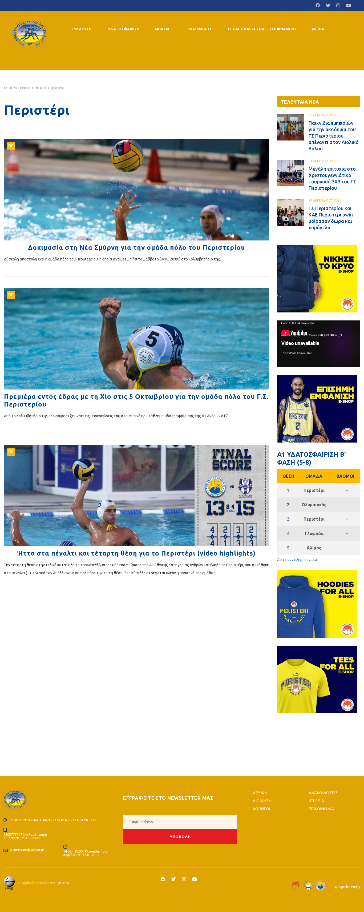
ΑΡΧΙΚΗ (260, 792)
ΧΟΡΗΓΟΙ (261, 808)
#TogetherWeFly (347, 887)
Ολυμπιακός (314, 504)
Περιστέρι (314, 490)
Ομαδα (313, 476)
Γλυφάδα (314, 533)
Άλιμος (314, 547)
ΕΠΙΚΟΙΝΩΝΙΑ (321, 808)
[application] (318, 343)
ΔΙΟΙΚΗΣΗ (262, 800)
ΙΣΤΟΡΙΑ (316, 800)
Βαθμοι (345, 476)
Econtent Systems (55, 883)
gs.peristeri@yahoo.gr (27, 849)
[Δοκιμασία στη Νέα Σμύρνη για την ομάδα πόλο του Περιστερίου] (136, 189)
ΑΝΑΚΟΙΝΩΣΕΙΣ (323, 792)
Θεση (288, 476)
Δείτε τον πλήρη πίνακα (297, 559)
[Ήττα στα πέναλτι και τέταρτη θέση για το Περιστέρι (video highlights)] (136, 495)
